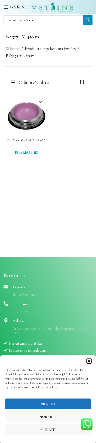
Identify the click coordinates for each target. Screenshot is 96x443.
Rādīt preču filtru (33, 82)
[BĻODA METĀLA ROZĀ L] (26, 115)
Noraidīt (48, 417)
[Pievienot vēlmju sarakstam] (40, 101)
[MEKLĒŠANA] (88, 20)
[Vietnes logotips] (52, 6)
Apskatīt (48, 430)
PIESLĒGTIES (26, 152)
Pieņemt (48, 404)
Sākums (13, 48)
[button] (89, 361)
